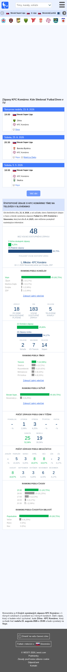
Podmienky (34, 656)
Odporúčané (33, 662)
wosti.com (41, 652)
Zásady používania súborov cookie (33, 659)
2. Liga (33, 13)
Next (64, 13)
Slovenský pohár (49, 13)
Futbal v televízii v (33, 644)
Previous (2, 13)
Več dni (33, 193)
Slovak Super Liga (17, 13)
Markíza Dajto (30, 157)
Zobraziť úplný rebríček (33, 296)
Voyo (17, 129)
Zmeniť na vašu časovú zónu (35, 636)
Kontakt (33, 665)
